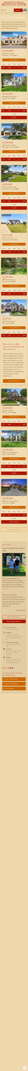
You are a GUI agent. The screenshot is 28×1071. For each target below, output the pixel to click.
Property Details (13, 60)
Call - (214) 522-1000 (11, 679)
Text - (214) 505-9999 (12, 684)
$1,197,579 (6, 319)
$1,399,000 (7, 94)
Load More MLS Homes (13, 529)
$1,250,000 (7, 277)
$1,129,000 (7, 184)
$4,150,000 (7, 498)
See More (5, 588)
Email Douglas (10, 688)
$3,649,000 (7, 51)
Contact (17, 10)
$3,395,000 (7, 449)
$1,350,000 (7, 408)
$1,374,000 (7, 235)
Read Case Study (13, 381)
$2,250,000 (7, 142)
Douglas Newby (6, 544)
